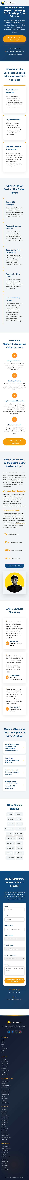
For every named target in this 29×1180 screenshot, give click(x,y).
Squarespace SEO (5, 1094)
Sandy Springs (9, 829)
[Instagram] (20, 1031)
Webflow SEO (4, 1098)
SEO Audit (3, 1059)
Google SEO (4, 1072)
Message (7, 965)
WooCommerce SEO (6, 1085)
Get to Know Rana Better (14, 565)
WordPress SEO (5, 1092)
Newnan (19, 857)
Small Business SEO (5, 1157)
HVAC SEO (3, 1126)
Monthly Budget (9, 945)
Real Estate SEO (5, 1120)
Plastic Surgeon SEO (6, 1148)
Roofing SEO (4, 1133)
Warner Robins (11, 838)
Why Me (3, 1042)
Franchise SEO (4, 1159)
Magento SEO (4, 1087)
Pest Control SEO (5, 1135)
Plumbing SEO (4, 1128)
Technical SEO (4, 1066)
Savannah (10, 824)
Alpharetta (10, 843)
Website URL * (8, 925)
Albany (20, 838)
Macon (19, 819)
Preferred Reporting (10, 955)
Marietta (19, 843)
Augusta (10, 819)
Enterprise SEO (4, 1152)
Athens (19, 824)
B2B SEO (3, 1124)
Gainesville (11, 7)
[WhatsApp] (16, 1031)
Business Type (8, 935)
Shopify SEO (4, 1083)
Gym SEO (3, 1163)
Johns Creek (18, 833)
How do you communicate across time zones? (12, 760)
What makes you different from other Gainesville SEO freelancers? (11, 785)
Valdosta (9, 853)
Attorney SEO (4, 1111)
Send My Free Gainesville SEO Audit (14, 980)
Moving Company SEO (6, 1137)
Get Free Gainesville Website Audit (14, 39)
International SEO (5, 1070)
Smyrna (20, 848)
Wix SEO (3, 1096)
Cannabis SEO (4, 1165)
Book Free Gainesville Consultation (14, 442)
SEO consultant (20, 523)
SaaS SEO (3, 1154)
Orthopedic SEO (5, 1150)
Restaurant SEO (4, 1161)
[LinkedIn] (8, 1031)
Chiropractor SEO (5, 1146)
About (2, 1044)
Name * (6, 906)
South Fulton (20, 829)
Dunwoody (10, 857)
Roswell (9, 833)
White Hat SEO (4, 1074)
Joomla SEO (4, 1100)
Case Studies (4, 1048)
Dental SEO (3, 1113)
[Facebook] (12, 1031)
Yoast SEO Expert (5, 1102)
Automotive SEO (5, 1139)
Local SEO (3, 1068)
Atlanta (10, 814)
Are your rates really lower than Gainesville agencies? (12, 772)
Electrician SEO (4, 1130)
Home (2, 1040)
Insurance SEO (4, 1122)
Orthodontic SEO (5, 1116)
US (2, 1046)
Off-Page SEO (4, 1063)
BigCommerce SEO (5, 1089)
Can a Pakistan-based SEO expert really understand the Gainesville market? (12, 747)
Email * (6, 916)
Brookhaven (18, 853)
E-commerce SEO (5, 1081)
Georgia (14, 808)
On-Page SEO (4, 1061)
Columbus (18, 814)
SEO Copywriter (5, 1169)
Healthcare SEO (4, 1118)
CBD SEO (3, 1167)
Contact (3, 1052)
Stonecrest (10, 848)
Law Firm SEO (4, 1109)
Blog (2, 1050)
